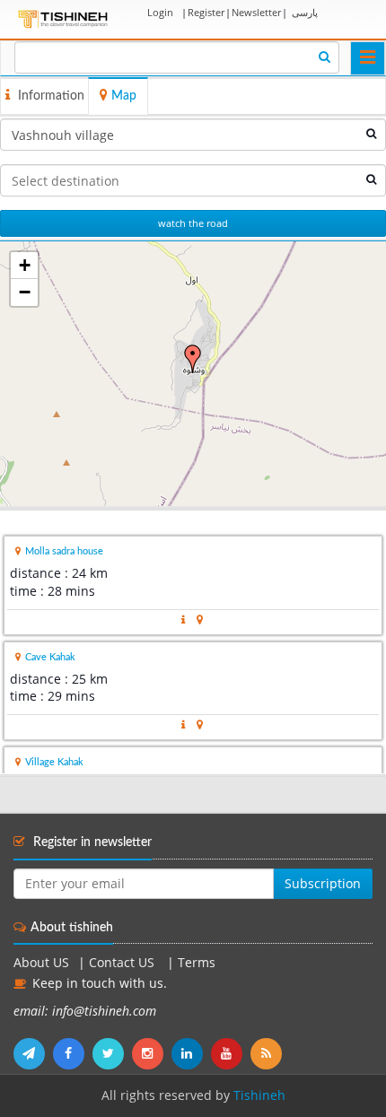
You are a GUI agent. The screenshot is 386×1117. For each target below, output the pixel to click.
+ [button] (25, 265)
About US (41, 963)
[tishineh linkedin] (191, 1053)
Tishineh (259, 1095)
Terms (196, 963)
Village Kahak (54, 762)
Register (206, 12)
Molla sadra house (64, 551)
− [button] (25, 292)
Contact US (123, 963)
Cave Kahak (50, 657)
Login (160, 12)
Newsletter (256, 12)
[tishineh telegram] (33, 1053)
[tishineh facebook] (72, 1053)
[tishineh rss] (268, 1053)
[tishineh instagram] (151, 1053)
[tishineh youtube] (230, 1053)
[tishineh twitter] (112, 1053)
